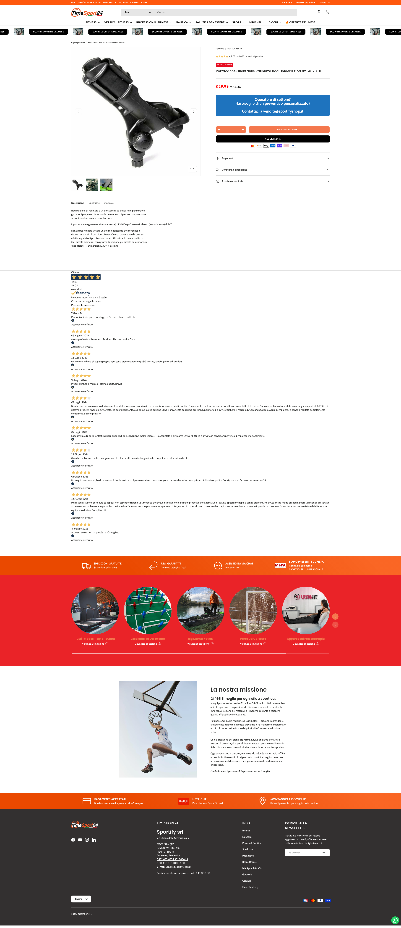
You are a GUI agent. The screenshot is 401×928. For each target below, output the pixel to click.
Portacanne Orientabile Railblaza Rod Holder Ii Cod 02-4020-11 (107, 42)
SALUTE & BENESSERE (210, 22)
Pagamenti (248, 855)
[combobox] (209, 12)
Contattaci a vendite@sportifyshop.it (272, 111)
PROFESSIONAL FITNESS (152, 22)
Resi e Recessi (249, 861)
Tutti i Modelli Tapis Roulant (95, 639)
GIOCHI (273, 22)
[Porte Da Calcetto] (253, 610)
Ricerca (246, 830)
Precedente (77, 304)
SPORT (236, 22)
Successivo (89, 304)
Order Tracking (250, 887)
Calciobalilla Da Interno (148, 639)
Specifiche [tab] (94, 202)
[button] (327, 12)
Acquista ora (273, 138)
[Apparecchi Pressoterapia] (306, 610)
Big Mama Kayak (200, 639)
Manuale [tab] (109, 202)
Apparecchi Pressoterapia (306, 639)
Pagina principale (78, 42)
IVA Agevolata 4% (251, 868)
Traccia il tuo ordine (305, 2)
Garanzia (247, 874)
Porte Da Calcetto (253, 639)
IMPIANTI (255, 22)
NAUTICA (182, 22)
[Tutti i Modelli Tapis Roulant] (95, 610)
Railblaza (220, 48)
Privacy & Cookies (251, 843)
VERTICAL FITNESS (116, 22)
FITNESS (91, 22)
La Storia (247, 836)
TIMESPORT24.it (84, 914)
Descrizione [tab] (77, 202)
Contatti (246, 880)
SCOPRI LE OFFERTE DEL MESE (37, 31)
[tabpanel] (136, 232)
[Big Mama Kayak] (200, 610)
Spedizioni (247, 849)
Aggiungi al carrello (289, 129)
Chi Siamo (287, 2)
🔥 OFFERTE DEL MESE (300, 22)
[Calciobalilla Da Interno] (148, 610)
